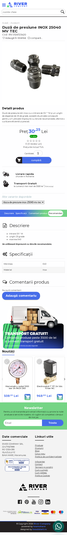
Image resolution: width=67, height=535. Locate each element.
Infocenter (40, 461)
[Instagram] (40, 502)
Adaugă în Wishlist (15, 38)
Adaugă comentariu (21, 295)
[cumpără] (27, 397)
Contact (39, 464)
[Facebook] (20, 502)
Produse (39, 445)
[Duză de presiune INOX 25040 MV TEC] (33, 73)
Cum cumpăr (41, 470)
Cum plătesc (41, 472)
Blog (37, 451)
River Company (42, 523)
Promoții (39, 448)
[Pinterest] (26, 502)
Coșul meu (40, 454)
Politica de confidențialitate (48, 456)
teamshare (39, 526)
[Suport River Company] (58, 526)
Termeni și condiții (44, 467)
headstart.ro (40, 529)
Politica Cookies (42, 475)
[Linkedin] (47, 502)
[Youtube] (33, 502)
